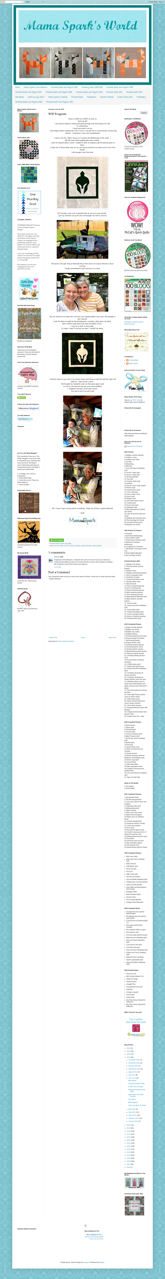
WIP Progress (133, 1102)
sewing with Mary (86, 545)
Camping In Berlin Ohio (136, 1083)
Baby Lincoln (64, 545)
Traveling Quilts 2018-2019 (92, 87)
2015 (129, 1140)
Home (17, 87)
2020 (129, 1125)
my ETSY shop (135, 400)
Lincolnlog (77, 545)
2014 (129, 1143)
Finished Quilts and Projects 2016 (59, 92)
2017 (129, 1134)
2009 (129, 1158)
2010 (129, 1155)
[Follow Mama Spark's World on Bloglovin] (28, 410)
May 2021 (132, 1109)
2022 (129, 1054)
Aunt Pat (56, 545)
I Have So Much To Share (137, 1105)
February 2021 (134, 1118)
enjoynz (86, 1262)
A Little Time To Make (135, 1087)
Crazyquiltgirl (133, 360)
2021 (129, 1057)
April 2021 (132, 1112)
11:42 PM (57, 567)
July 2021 (132, 1075)
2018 (129, 1131)
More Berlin (132, 1081)
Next (101, 1237)
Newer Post (53, 637)
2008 (129, 1161)
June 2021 (132, 1078)
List (90, 1237)
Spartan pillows (97, 545)
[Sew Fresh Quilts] (29, 300)
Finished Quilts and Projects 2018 (119, 87)
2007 (129, 1164)
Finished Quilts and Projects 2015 (89, 92)
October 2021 (133, 1066)
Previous (96, 1237)
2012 (129, 1149)
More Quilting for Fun (94, 1235)
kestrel (56, 557)
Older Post (112, 637)
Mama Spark (60, 543)
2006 (129, 1167)
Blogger (101, 1262)
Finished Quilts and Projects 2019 (64, 87)
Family (71, 545)
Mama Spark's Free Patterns (35, 87)
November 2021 (134, 1063)
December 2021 (134, 1060)
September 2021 (135, 1069)
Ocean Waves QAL (125, 97)
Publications (91, 97)
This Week (132, 1099)
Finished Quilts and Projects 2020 (28, 102)
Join (86, 1237)
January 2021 (134, 1121)
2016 (129, 1137)
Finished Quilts (77, 97)
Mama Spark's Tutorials (57, 97)
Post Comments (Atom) (66, 641)
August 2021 (133, 1072)
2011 (129, 1152)
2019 (129, 1128)
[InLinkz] (86, 1225)
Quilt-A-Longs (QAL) (36, 97)
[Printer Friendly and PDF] (56, 541)
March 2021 (133, 1115)
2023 (129, 1051)
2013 (129, 1146)
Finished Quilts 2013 (134, 92)
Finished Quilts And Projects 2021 (59, 102)
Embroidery (141, 97)
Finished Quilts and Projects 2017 (28, 92)
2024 (129, 1048)
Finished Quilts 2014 (114, 92)
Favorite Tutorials (107, 97)
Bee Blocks (19, 97)
